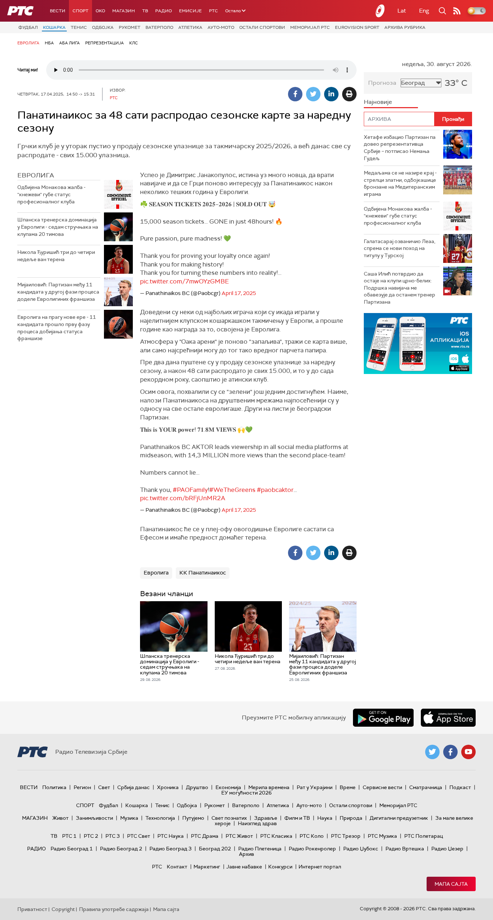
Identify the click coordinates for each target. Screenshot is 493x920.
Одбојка (103, 27)
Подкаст (460, 787)
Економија (228, 787)
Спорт (80, 11)
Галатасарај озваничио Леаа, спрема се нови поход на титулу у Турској (399, 248)
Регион (82, 787)
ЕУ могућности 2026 (246, 792)
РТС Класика (276, 836)
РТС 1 (69, 836)
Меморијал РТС (310, 27)
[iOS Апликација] (418, 343)
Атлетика (190, 27)
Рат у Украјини (314, 787)
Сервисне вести (382, 787)
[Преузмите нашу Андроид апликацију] (383, 718)
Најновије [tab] (378, 102)
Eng (424, 10)
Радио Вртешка (404, 848)
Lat (401, 10)
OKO (100, 11)
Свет (104, 787)
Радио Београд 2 (121, 848)
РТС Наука (170, 836)
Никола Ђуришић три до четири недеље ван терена (56, 256)
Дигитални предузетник (399, 818)
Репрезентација (104, 42)
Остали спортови (262, 27)
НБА (49, 42)
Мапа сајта (451, 884)
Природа (351, 818)
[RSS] (457, 11)
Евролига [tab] (35, 175)
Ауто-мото (221, 27)
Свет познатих (229, 818)
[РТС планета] (380, 11)
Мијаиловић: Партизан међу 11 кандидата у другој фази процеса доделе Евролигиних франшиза (58, 291)
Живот (60, 818)
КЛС (133, 42)
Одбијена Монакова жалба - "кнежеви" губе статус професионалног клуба (51, 194)
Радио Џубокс (360, 848)
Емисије (190, 11)
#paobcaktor (275, 490)
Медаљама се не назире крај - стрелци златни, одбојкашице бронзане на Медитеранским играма (400, 183)
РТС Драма (204, 836)
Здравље (265, 818)
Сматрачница (425, 787)
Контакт (177, 866)
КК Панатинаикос (202, 572)
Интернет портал (319, 866)
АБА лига (69, 42)
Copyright (63, 909)
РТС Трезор (346, 836)
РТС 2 (91, 836)
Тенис (79, 27)
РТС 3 (112, 836)
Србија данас (133, 787)
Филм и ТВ (297, 818)
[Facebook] (295, 94)
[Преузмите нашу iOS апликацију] (448, 718)
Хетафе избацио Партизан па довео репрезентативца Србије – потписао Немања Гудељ (400, 148)
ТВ (145, 11)
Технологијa (160, 818)
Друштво (197, 787)
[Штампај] (349, 94)
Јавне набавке (244, 866)
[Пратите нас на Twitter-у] (432, 752)
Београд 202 (215, 848)
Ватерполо (159, 27)
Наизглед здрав (257, 823)
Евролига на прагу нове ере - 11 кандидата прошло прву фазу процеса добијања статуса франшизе (56, 328)
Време (347, 787)
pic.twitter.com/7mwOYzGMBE (184, 281)
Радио (163, 11)
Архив (246, 854)
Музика (129, 818)
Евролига (28, 42)
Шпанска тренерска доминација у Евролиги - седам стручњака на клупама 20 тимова (57, 226)
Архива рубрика (405, 27)
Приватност (32, 909)
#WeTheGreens (232, 490)
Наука (324, 818)
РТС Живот (239, 836)
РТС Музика (382, 836)
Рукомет (129, 27)
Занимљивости (94, 818)
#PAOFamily (190, 490)
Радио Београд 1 (72, 848)
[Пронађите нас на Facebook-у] (450, 752)
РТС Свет (138, 836)
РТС (213, 11)
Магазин (123, 11)
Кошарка (54, 27)
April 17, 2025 (239, 293)
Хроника (168, 787)
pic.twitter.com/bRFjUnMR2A (182, 498)
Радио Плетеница (260, 848)
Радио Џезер (447, 848)
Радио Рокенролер (312, 848)
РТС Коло (312, 836)
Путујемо (193, 818)
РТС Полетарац (423, 836)
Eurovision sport (357, 27)
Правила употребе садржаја (114, 909)
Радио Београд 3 (170, 848)
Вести (57, 11)
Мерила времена (268, 787)
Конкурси (280, 866)
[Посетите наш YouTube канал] (468, 752)
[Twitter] (313, 94)
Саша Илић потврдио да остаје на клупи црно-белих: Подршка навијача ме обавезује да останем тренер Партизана (399, 287)
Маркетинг (206, 866)
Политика (54, 787)
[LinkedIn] (331, 94)
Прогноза (382, 83)
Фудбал (28, 27)
